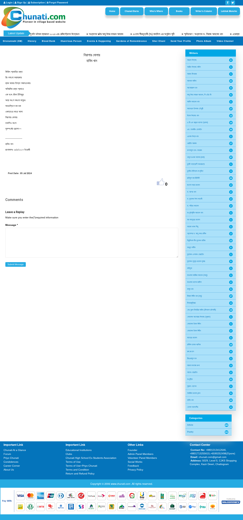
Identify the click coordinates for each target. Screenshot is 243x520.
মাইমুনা (189, 268)
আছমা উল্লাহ (192, 60)
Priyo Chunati (11, 457)
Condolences (11, 461)
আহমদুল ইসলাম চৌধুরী (195, 108)
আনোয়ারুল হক (192, 87)
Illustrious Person (71, 41)
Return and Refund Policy (80, 473)
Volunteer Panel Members (142, 457)
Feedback (133, 465)
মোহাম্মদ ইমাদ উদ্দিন (194, 323)
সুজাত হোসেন (191, 386)
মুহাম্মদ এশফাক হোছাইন (195, 254)
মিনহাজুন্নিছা (191, 303)
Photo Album (203, 41)
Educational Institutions (79, 450)
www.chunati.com (121, 483)
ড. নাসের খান (191, 192)
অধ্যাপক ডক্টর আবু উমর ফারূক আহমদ (97, 34)
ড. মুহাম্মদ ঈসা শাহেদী (194, 199)
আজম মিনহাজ (192, 74)
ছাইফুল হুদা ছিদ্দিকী (193, 178)
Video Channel (225, 41)
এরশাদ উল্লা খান (193, 136)
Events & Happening (99, 41)
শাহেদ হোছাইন (192, 372)
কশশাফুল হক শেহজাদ (194, 150)
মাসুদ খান (190, 289)
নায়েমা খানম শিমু (192, 226)
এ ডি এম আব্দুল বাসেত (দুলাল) (197, 122)
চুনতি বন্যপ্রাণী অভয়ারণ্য (196, 164)
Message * (11, 225)
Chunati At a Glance (15, 450)
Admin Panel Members (140, 454)
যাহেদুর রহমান (192, 337)
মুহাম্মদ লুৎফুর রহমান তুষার (196, 261)
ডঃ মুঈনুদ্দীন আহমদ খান (195, 212)
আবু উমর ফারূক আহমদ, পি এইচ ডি (199, 94)
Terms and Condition (77, 469)
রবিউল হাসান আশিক (194, 344)
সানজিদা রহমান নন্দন (193, 393)
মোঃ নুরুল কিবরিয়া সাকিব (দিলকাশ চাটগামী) (201, 310)
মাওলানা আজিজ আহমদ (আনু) (197, 275)
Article (190, 425)
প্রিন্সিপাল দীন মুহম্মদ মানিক (196, 240)
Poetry (190, 432)
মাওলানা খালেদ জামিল (194, 282)
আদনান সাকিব (191, 81)
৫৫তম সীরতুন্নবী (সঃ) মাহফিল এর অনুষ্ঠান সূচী (144, 34)
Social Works (135, 461)
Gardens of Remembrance (131, 41)
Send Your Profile (181, 41)
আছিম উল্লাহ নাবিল (194, 67)
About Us (9, 469)
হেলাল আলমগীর (192, 407)
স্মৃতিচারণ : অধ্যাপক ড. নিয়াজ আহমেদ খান (194, 34)
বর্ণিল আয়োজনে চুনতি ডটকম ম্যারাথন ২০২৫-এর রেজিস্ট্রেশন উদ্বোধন (38, 34)
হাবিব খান (190, 400)
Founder (132, 450)
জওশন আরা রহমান (193, 185)
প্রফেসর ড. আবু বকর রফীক (196, 233)
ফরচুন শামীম (191, 247)
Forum (7, 454)
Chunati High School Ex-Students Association (91, 457)
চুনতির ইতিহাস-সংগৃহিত (195, 171)
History (32, 41)
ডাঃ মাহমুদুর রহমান (193, 219)
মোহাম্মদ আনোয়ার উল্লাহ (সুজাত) (198, 317)
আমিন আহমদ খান (193, 101)
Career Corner (12, 465)
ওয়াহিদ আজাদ (192, 143)
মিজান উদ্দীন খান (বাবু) (194, 296)
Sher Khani (158, 41)
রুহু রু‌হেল (190, 351)
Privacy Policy (135, 469)
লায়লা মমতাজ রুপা (193, 365)
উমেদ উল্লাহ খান (193, 115)
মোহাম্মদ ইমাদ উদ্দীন (194, 330)
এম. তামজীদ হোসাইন (194, 129)
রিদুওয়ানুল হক (192, 358)
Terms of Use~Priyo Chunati (81, 465)
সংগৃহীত (190, 379)
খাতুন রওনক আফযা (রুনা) (196, 157)
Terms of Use (73, 461)
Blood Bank (48, 41)
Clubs (69, 454)
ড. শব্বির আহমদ (193, 205)
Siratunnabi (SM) (12, 41)
